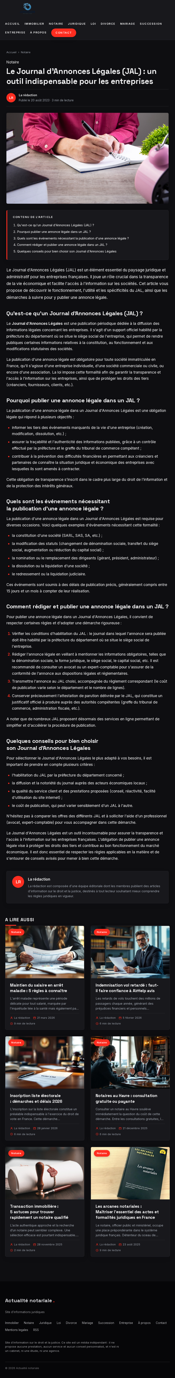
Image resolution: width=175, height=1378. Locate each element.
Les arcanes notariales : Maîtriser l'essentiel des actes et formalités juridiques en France (127, 1212)
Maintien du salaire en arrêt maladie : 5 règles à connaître (38, 988)
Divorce (108, 23)
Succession (151, 23)
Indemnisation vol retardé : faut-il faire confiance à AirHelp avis (127, 988)
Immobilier (34, 23)
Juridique (77, 23)
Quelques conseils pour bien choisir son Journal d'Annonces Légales (67, 251)
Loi (93, 23)
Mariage (127, 23)
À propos (38, 32)
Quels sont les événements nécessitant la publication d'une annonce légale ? (73, 238)
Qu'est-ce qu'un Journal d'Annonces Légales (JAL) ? (55, 225)
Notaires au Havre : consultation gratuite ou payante (126, 1098)
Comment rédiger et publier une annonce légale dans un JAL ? (62, 244)
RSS (36, 1330)
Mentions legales (16, 1330)
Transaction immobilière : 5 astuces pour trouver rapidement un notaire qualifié (39, 1212)
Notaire (56, 23)
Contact (63, 32)
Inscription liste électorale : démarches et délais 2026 (36, 1098)
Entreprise (15, 32)
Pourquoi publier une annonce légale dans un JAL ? (54, 231)
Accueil (12, 23)
